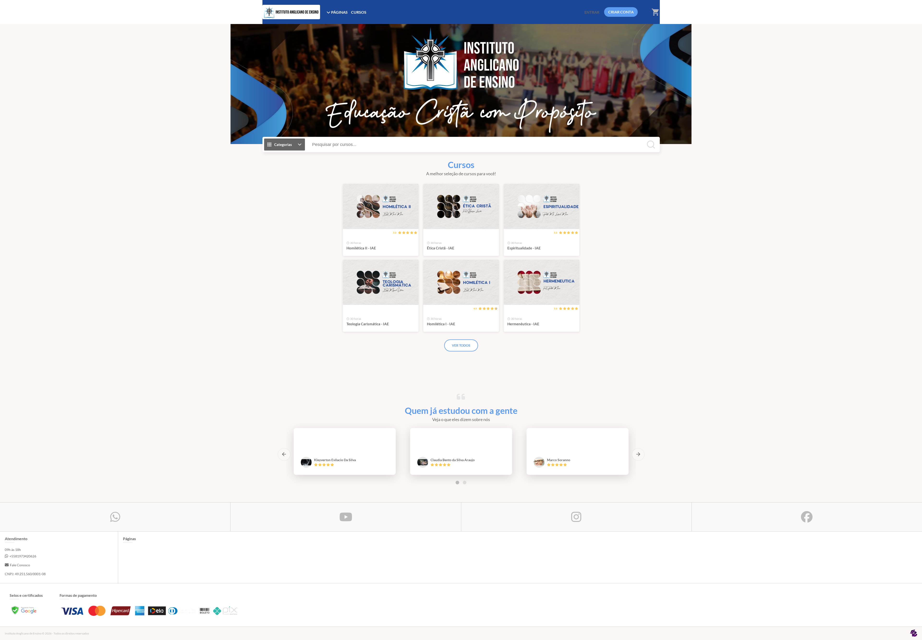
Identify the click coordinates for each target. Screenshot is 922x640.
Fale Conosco (20, 565)
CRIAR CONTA (621, 12)
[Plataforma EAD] (913, 633)
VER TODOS (461, 345)
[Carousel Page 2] (464, 482)
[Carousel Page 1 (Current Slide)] (457, 482)
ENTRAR (591, 12)
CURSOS (358, 12)
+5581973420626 (22, 556)
